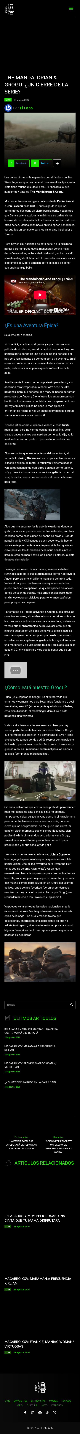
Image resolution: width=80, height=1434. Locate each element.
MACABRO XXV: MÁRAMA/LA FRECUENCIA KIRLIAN (29, 1048)
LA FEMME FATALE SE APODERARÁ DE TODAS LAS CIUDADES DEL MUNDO (21, 1144)
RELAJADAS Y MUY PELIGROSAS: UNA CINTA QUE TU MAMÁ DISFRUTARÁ (31, 1031)
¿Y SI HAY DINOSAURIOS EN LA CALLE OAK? (30, 1082)
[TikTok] (47, 1413)
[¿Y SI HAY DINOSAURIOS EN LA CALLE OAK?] (69, 1084)
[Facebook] (25, 1413)
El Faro (26, 107)
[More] (57, 163)
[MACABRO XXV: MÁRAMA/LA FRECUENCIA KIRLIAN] (69, 1049)
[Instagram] (32, 1413)
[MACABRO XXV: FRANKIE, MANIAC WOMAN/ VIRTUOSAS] (69, 1067)
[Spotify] (40, 1413)
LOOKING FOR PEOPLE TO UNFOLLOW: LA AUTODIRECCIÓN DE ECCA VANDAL (58, 1146)
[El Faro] (8, 108)
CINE (8, 99)
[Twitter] (54, 1413)
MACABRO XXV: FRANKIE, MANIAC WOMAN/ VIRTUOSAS (30, 1065)
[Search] (72, 1005)
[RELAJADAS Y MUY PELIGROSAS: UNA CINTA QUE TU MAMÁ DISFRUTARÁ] (69, 1032)
